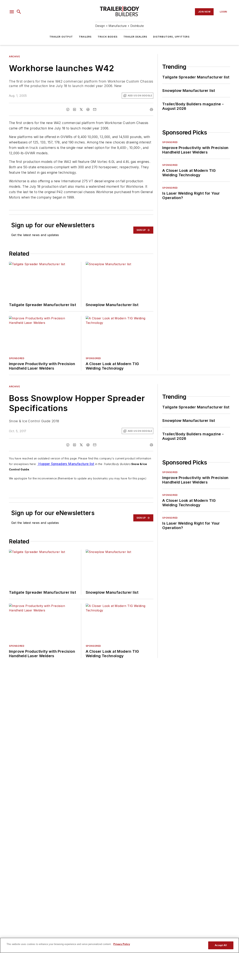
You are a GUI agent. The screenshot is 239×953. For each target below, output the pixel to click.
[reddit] (88, 109)
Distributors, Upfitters (171, 36)
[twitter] (81, 109)
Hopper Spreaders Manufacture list (65, 464)
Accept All (221, 945)
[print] (151, 109)
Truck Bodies (107, 36)
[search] (19, 12)
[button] (12, 12)
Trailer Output (61, 36)
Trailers (85, 36)
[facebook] (68, 109)
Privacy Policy (121, 944)
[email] (95, 109)
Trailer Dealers (135, 36)
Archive (14, 56)
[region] (119, 945)
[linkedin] (74, 109)
